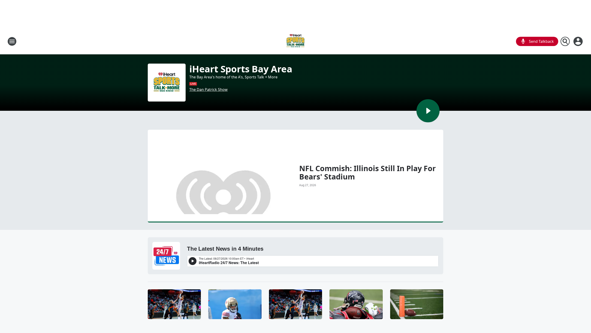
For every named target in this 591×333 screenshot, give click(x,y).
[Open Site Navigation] (12, 41)
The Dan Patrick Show (208, 89)
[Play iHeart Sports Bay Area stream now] (166, 82)
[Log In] (578, 41)
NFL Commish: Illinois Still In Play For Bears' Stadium (367, 172)
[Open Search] (565, 41)
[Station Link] (295, 41)
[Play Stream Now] (428, 110)
